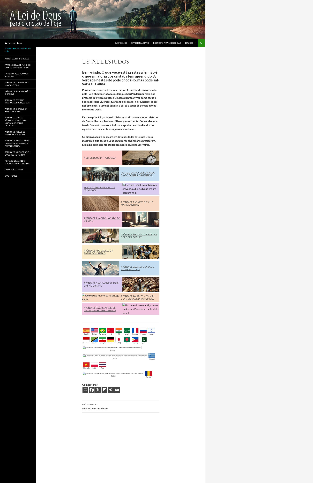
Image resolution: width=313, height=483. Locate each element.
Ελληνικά (152, 359)
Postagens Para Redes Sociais (167, 43)
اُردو (143, 343)
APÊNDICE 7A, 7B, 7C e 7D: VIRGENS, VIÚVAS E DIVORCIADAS (137, 297)
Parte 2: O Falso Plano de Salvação (16, 75)
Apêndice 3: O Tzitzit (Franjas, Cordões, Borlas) (17, 101)
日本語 (119, 343)
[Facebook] (92, 390)
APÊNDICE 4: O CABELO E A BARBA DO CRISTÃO (98, 252)
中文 (110, 334)
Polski (94, 368)
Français (135, 334)
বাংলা (127, 343)
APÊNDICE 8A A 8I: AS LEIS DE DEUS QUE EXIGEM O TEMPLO (100, 309)
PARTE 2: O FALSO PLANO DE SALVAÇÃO (99, 188)
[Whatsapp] (85, 390)
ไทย (102, 368)
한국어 (115, 358)
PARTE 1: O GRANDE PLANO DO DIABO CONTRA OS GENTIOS (138, 174)
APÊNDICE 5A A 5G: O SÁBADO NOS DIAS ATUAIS (137, 268)
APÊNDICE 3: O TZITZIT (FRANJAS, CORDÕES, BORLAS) (139, 235)
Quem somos (121, 43)
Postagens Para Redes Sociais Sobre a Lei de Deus (17, 162)
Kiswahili (94, 343)
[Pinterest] (111, 390)
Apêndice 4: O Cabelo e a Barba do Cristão (16, 110)
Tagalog (135, 343)
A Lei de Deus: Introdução (95, 406)
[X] (98, 390)
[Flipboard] (104, 390)
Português (102, 334)
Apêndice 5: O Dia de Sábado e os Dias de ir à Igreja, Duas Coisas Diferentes (15, 122)
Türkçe (113, 376)
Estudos (189, 43)
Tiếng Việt (86, 368)
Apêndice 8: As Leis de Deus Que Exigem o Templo (17, 153)
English (94, 334)
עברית (151, 334)
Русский (143, 334)
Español (86, 334)
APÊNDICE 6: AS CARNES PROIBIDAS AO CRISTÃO (101, 284)
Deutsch (110, 343)
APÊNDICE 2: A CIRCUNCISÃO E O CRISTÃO (102, 219)
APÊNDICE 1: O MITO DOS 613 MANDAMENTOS (137, 203)
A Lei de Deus (13, 43)
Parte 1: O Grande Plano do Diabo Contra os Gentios (18, 66)
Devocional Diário (140, 43)
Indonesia (86, 343)
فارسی (102, 343)
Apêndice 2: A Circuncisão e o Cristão (18, 92)
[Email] (117, 390)
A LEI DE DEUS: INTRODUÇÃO (100, 157)
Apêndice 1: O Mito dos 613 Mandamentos (17, 83)
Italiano (112, 350)
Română (148, 377)
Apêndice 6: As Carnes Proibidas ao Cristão (15, 133)
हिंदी (119, 334)
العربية (127, 334)
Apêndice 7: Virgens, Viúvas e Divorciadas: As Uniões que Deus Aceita (17, 143)
